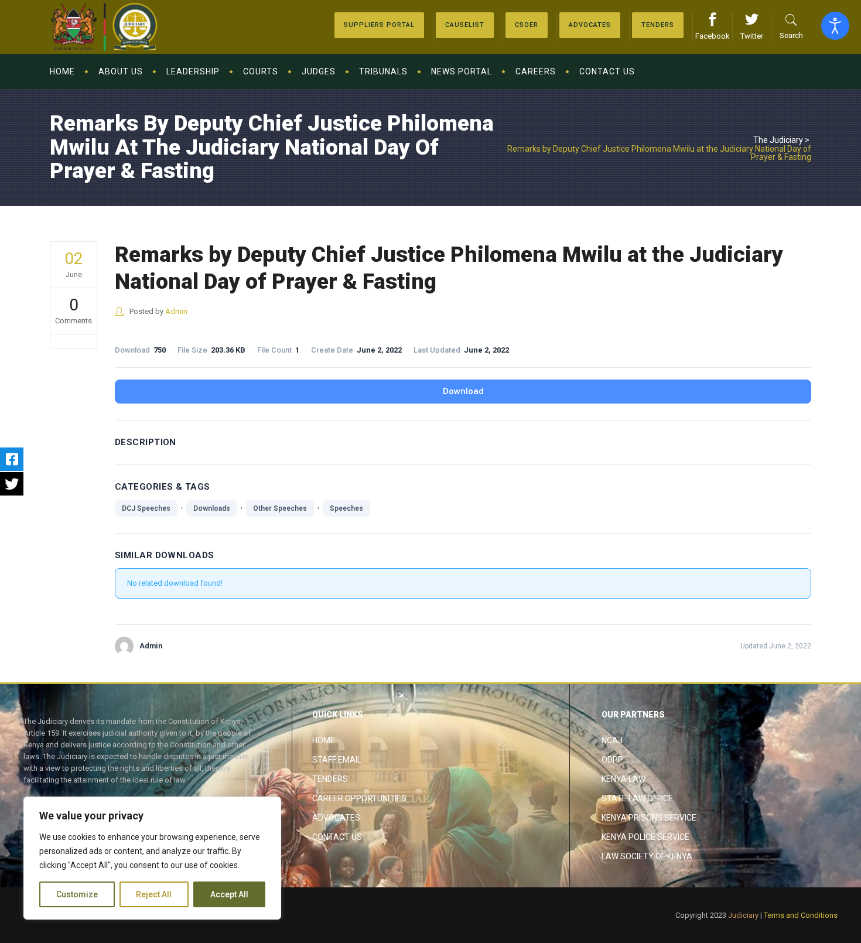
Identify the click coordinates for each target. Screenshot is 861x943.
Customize (77, 894)
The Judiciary (778, 140)
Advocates (336, 817)
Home (323, 740)
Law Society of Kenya (647, 856)
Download (463, 391)
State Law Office (637, 798)
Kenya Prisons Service (649, 817)
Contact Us (337, 837)
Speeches (346, 508)
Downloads (211, 508)
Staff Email (336, 759)
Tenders (330, 779)
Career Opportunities (359, 798)
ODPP (612, 759)
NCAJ (612, 740)
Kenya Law (623, 779)
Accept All (229, 894)
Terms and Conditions (801, 915)
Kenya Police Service (645, 837)
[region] (152, 858)
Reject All (154, 894)
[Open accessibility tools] (835, 26)
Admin (176, 311)
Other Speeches (280, 508)
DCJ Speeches (146, 508)
